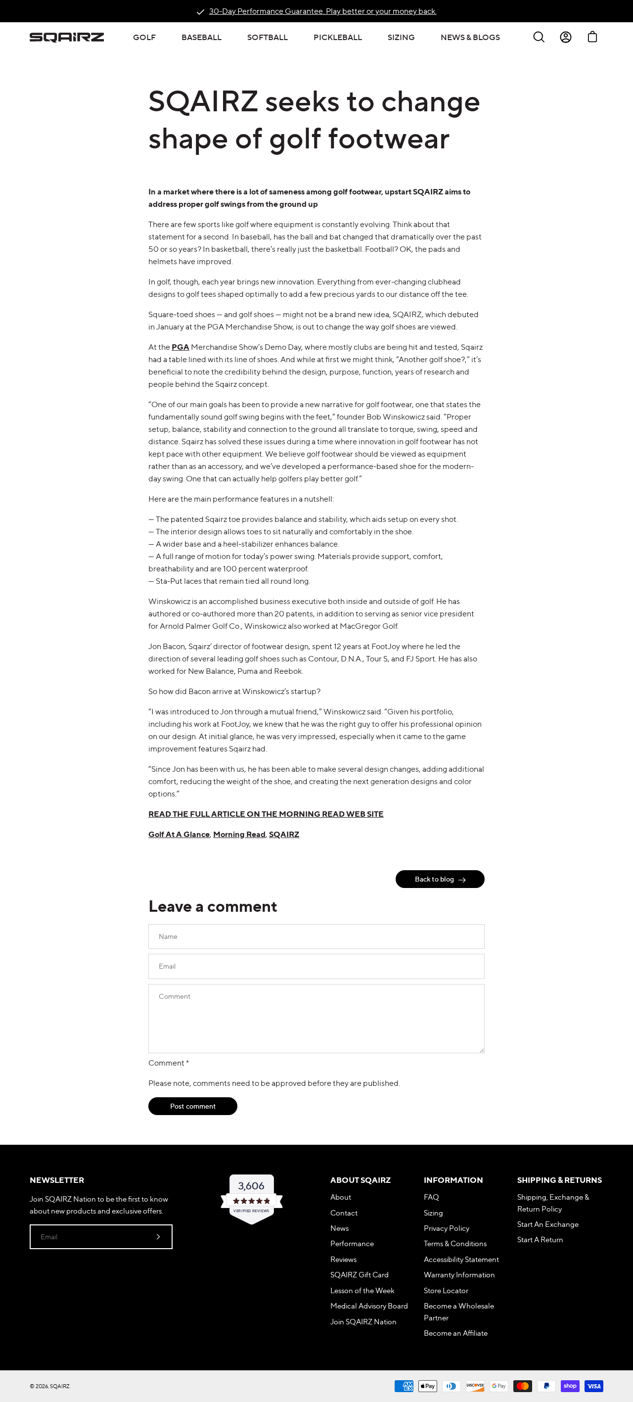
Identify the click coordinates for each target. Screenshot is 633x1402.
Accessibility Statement (461, 1259)
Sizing (433, 1212)
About (340, 1197)
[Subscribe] (158, 1236)
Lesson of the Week (362, 1290)
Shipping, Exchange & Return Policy (553, 1202)
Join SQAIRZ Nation (363, 1321)
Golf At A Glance (179, 834)
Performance (352, 1243)
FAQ (431, 1197)
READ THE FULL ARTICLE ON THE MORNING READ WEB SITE (266, 814)
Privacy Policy (446, 1228)
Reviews (343, 1259)
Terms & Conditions (455, 1243)
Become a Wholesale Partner (459, 1311)
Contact (344, 1212)
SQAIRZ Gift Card (359, 1274)
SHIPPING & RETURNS (559, 1180)
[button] (144, 37)
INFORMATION (453, 1180)
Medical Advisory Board (369, 1305)
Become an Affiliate (456, 1333)
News (339, 1228)
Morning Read (239, 834)
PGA (180, 347)
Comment (168, 1063)
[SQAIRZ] (67, 37)
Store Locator (446, 1290)
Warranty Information (459, 1274)
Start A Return (540, 1239)
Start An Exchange (548, 1224)
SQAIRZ (284, 834)
